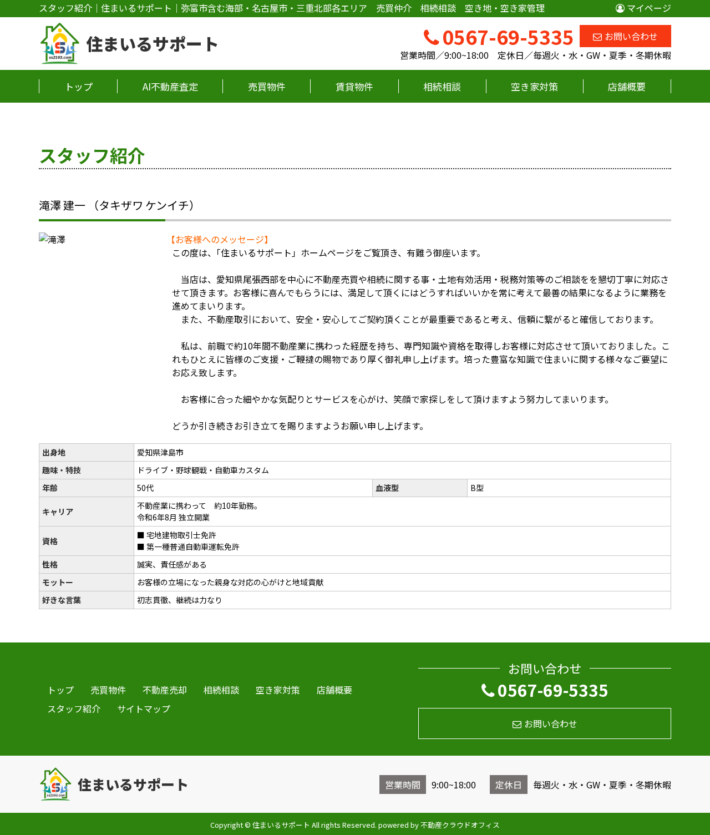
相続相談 (442, 86)
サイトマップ (143, 708)
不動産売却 (165, 689)
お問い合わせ (631, 36)
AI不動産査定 (170, 86)
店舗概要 (627, 86)
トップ (78, 86)
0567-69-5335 (553, 689)
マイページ (648, 7)
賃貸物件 (354, 86)
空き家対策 (534, 86)
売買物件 (267, 86)
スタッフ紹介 (73, 708)
